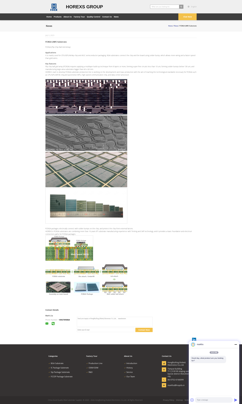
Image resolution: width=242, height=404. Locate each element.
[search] (181, 7)
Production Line (95, 363)
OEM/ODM (93, 367)
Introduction (131, 363)
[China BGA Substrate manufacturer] (54, 6)
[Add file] (192, 400)
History (129, 367)
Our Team (130, 376)
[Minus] (235, 344)
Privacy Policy (168, 400)
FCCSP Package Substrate (61, 376)
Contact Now (144, 330)
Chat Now (187, 17)
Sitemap (179, 400)
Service (129, 372)
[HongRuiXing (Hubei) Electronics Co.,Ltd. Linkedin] (194, 340)
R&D (91, 372)
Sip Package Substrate (60, 372)
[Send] (236, 400)
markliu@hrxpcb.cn (176, 385)
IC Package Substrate (60, 367)
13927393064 (64, 320)
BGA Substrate (57, 363)
